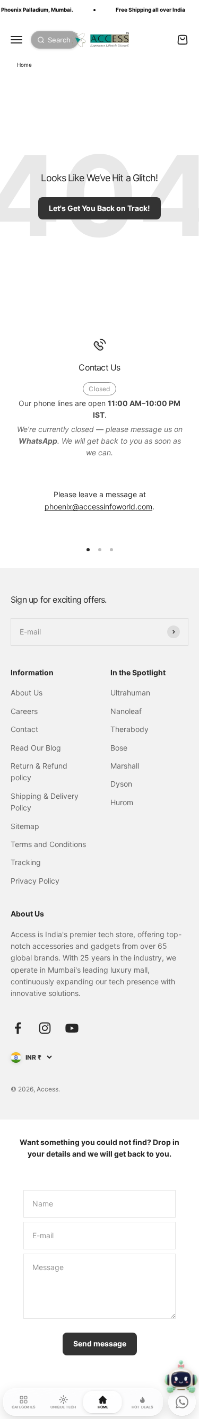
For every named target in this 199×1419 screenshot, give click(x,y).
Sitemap (25, 826)
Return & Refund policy (39, 771)
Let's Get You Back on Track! (99, 208)
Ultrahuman (130, 692)
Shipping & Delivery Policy (45, 801)
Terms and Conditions (48, 844)
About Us (26, 692)
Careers (24, 711)
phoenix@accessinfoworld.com (98, 506)
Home (24, 64)
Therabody (129, 729)
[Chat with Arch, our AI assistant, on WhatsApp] (182, 1402)
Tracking (26, 862)
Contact (24, 729)
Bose (118, 747)
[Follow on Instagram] (45, 1028)
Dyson (121, 783)
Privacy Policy (35, 880)
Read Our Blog (36, 747)
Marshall (124, 765)
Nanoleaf (126, 711)
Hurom (121, 802)
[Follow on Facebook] (18, 1028)
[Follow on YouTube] (72, 1028)
